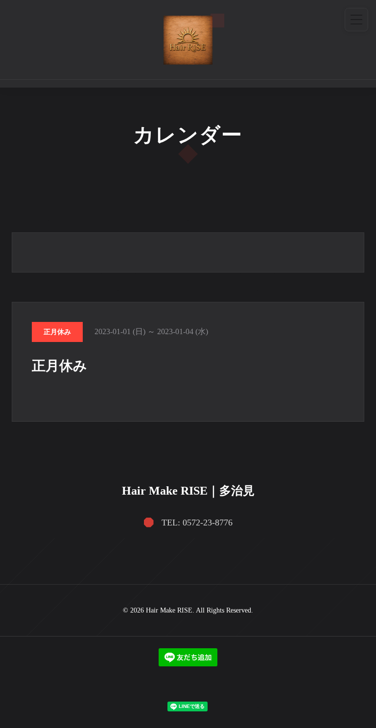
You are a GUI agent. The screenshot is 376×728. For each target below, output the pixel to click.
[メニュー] (356, 19)
